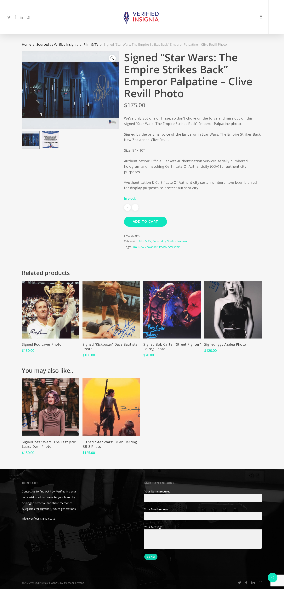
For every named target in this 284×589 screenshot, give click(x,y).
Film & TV (91, 44)
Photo (163, 247)
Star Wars (174, 247)
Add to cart (145, 221)
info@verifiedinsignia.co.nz (38, 518)
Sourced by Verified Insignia (57, 44)
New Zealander (147, 247)
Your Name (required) (157, 491)
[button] (276, 17)
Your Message (153, 527)
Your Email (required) (157, 509)
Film (134, 247)
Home (26, 44)
